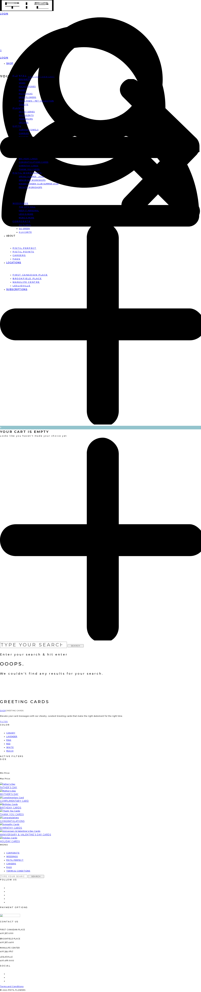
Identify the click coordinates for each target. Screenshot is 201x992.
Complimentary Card (14, 801)
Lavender (11, 737)
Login (4, 58)
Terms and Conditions (12, 986)
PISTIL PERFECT (15, 860)
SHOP (9, 63)
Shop (3, 711)
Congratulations (12, 821)
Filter (4, 721)
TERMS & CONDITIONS (18, 871)
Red (8, 744)
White (10, 747)
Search (75, 646)
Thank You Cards (12, 814)
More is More (26, 218)
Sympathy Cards (11, 828)
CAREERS (11, 864)
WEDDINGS (12, 856)
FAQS (9, 867)
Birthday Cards (10, 807)
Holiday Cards (10, 841)
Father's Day (8, 787)
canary (10, 733)
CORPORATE (12, 853)
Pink (8, 740)
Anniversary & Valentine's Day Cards (25, 834)
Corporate (21, 221)
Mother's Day (9, 794)
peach (10, 751)
